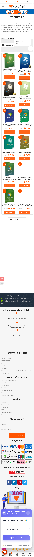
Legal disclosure (6, 388)
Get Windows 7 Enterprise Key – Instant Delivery (9, 151)
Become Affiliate (6, 429)
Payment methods (6, 390)
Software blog (5, 360)
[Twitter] (24, 482)
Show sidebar (8, 45)
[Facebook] (9, 482)
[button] (9, 77)
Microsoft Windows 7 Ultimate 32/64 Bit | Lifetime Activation (9, 98)
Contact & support (7, 358)
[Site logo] (17, 6)
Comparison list (6, 427)
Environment (5, 405)
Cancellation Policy (7, 382)
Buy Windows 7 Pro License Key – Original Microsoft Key (24, 70)
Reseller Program (6, 365)
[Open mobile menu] (3, 6)
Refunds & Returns (7, 395)
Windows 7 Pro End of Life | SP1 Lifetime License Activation (9, 125)
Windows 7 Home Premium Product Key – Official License (9, 205)
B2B (2, 410)
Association (4, 407)
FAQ (2, 363)
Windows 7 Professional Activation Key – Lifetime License (9, 178)
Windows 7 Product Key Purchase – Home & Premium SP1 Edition (25, 125)
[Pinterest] (19, 482)
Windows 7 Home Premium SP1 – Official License (25, 205)
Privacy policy (5, 385)
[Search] (8, 12)
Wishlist (3, 424)
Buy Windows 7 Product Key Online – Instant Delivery (25, 97)
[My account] (26, 12)
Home (3, 38)
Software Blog (5, 373)
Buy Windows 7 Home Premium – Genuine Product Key (9, 70)
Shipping (4, 393)
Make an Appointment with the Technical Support (16, 370)
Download (4, 415)
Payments (4, 368)
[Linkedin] (14, 482)
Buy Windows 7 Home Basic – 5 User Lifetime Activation (25, 178)
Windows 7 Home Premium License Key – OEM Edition (25, 151)
